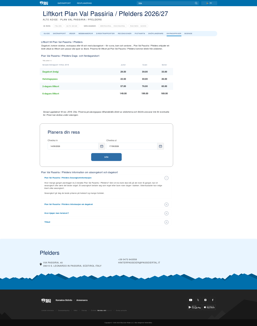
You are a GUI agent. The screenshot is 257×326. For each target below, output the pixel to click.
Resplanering (84, 3)
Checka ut (111, 140)
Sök (106, 157)
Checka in (53, 140)
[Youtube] (191, 300)
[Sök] (196, 3)
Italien (58, 26)
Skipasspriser (174, 33)
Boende (188, 33)
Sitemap (84, 310)
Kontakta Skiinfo (64, 300)
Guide (47, 33)
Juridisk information (47, 310)
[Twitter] (198, 300)
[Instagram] (205, 300)
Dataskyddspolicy (63, 310)
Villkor (76, 310)
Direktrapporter (105, 33)
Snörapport (64, 3)
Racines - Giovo (138, 26)
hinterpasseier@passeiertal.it (139, 262)
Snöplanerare (155, 33)
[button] (103, 178)
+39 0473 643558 (127, 259)
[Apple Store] (209, 306)
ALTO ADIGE (50, 19)
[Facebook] (213, 300)
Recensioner (125, 33)
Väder (72, 33)
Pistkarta (140, 33)
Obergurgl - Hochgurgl (112, 26)
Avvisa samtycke (121, 310)
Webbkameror (86, 33)
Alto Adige (72, 26)
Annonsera (82, 300)
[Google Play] (195, 306)
